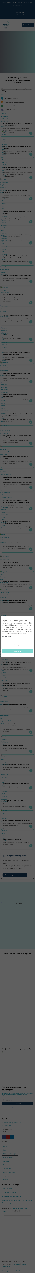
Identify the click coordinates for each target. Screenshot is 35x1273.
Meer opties (17, 645)
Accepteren (17, 651)
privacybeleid (7, 636)
